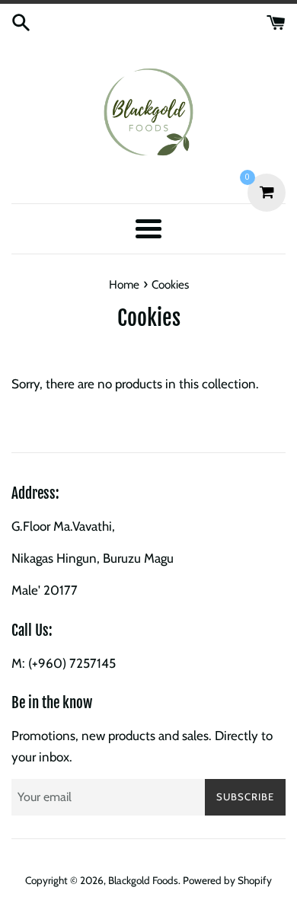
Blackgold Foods (143, 880)
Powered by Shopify (227, 880)
